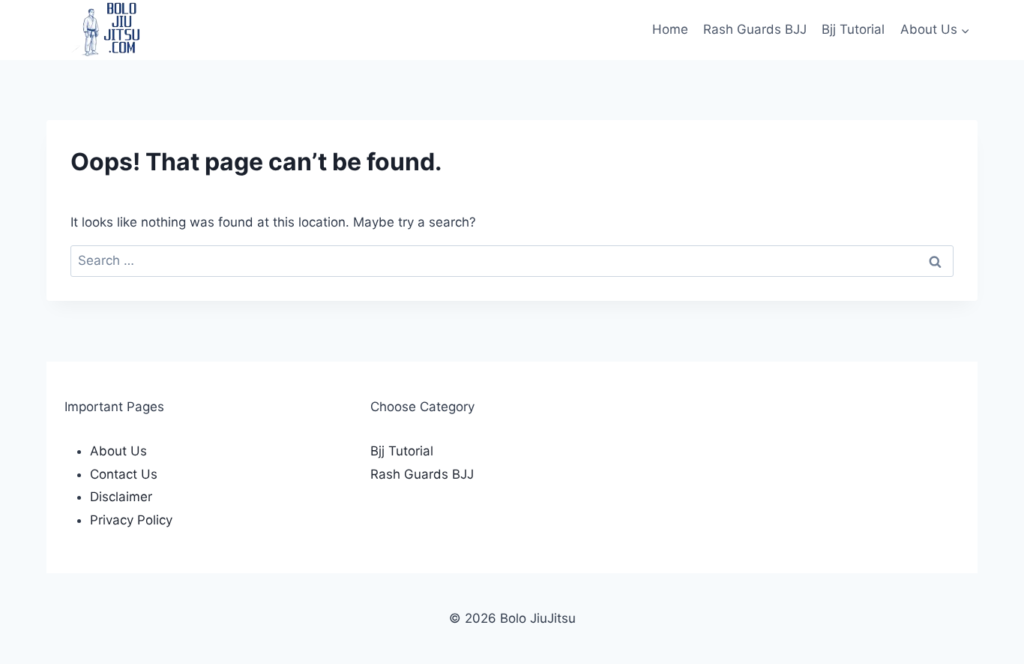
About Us (118, 450)
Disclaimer (121, 496)
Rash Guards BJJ (755, 29)
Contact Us (123, 474)
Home (670, 29)
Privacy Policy (131, 519)
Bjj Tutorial (853, 29)
